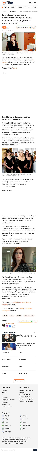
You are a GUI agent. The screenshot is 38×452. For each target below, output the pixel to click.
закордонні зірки (29, 315)
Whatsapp (8, 432)
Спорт (34, 7)
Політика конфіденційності (24, 393)
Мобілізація (23, 373)
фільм (5, 315)
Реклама (4, 397)
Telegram (8, 419)
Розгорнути (19, 381)
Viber (6, 422)
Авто (20, 352)
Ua (30, 3)
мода (12, 315)
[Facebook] (10, 326)
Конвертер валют (7, 407)
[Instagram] (7, 326)
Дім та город (6, 359)
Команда (5, 402)
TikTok (25, 416)
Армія (20, 7)
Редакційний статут (25, 396)
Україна (6, 7)
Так (35, 450)
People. (14, 68)
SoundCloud (26, 425)
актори (19, 315)
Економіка (27, 7)
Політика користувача (26, 390)
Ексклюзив (5, 366)
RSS (24, 428)
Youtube (7, 416)
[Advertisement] (19, 93)
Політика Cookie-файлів (26, 401)
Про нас (4, 390)
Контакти (5, 395)
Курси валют (6, 404)
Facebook (8, 428)
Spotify (25, 422)
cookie (13, 450)
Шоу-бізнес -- (13, 11)
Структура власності (8, 400)
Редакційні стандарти (25, 399)
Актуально (5, 352)
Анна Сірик (10, 323)
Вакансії (4, 392)
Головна (4, 11)
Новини (13, 7)
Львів (4, 373)
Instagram (8, 425)
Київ (20, 366)
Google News (27, 419)
